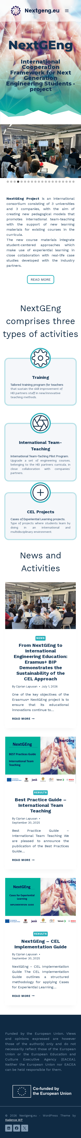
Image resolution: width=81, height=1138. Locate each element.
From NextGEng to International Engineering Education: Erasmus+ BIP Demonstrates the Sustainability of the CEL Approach (40, 662)
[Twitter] (24, 1128)
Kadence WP (14, 1119)
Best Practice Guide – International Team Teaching (41, 805)
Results (40, 792)
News (40, 638)
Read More (23, 718)
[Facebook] (16, 1128)
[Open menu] (67, 10)
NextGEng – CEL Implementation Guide (40, 943)
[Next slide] (77, 151)
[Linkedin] (8, 1128)
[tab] (8, 182)
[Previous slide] (3, 151)
